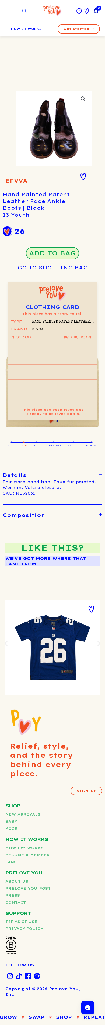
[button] (83, 99)
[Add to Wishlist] (83, 176)
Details (14, 475)
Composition (24, 515)
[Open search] (24, 11)
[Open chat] (87, 1007)
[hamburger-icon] (12, 10)
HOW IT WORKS (26, 29)
